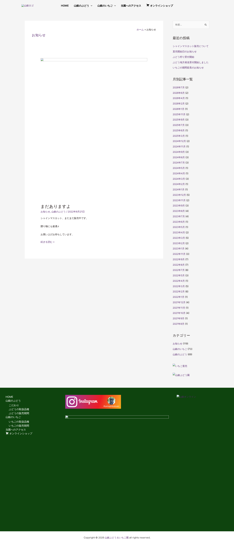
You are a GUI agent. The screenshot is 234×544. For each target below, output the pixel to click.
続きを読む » (47, 241)
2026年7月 (179, 87)
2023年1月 (178, 248)
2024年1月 (178, 189)
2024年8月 (179, 157)
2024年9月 (179, 151)
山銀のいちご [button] (105, 5)
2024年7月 (179, 162)
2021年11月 (179, 307)
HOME (65, 5)
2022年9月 (179, 259)
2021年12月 (179, 302)
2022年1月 (178, 296)
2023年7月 (179, 216)
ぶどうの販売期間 (19, 413)
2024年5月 (179, 168)
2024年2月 (179, 184)
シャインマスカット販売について (191, 46)
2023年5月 (179, 227)
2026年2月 (179, 103)
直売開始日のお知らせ (185, 51)
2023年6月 (179, 221)
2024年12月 (179, 141)
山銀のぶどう (58, 211)
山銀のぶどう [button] (81, 5)
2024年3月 (179, 178)
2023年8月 (179, 210)
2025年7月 (179, 125)
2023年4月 (179, 232)
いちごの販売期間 (19, 425)
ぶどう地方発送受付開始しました (191, 62)
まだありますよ (56, 206)
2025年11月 (179, 114)
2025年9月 (179, 119)
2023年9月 (179, 205)
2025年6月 (179, 130)
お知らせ (45, 211)
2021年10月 (179, 312)
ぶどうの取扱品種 (19, 409)
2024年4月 (179, 173)
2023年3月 (179, 237)
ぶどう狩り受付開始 (183, 56)
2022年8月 (179, 264)
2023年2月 (179, 243)
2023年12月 (179, 194)
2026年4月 (179, 98)
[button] (90, 5)
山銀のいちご (180, 348)
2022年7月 (179, 270)
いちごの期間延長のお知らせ (188, 67)
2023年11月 (179, 200)
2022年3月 (179, 286)
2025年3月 (179, 135)
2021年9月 (178, 318)
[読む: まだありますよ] (94, 128)
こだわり (14, 405)
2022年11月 (179, 253)
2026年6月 (179, 92)
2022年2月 (179, 291)
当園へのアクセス (131, 5)
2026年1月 (178, 108)
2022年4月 (179, 280)
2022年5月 (179, 275)
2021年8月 (178, 323)
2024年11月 (179, 146)
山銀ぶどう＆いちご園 (116, 537)
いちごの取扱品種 (19, 421)
